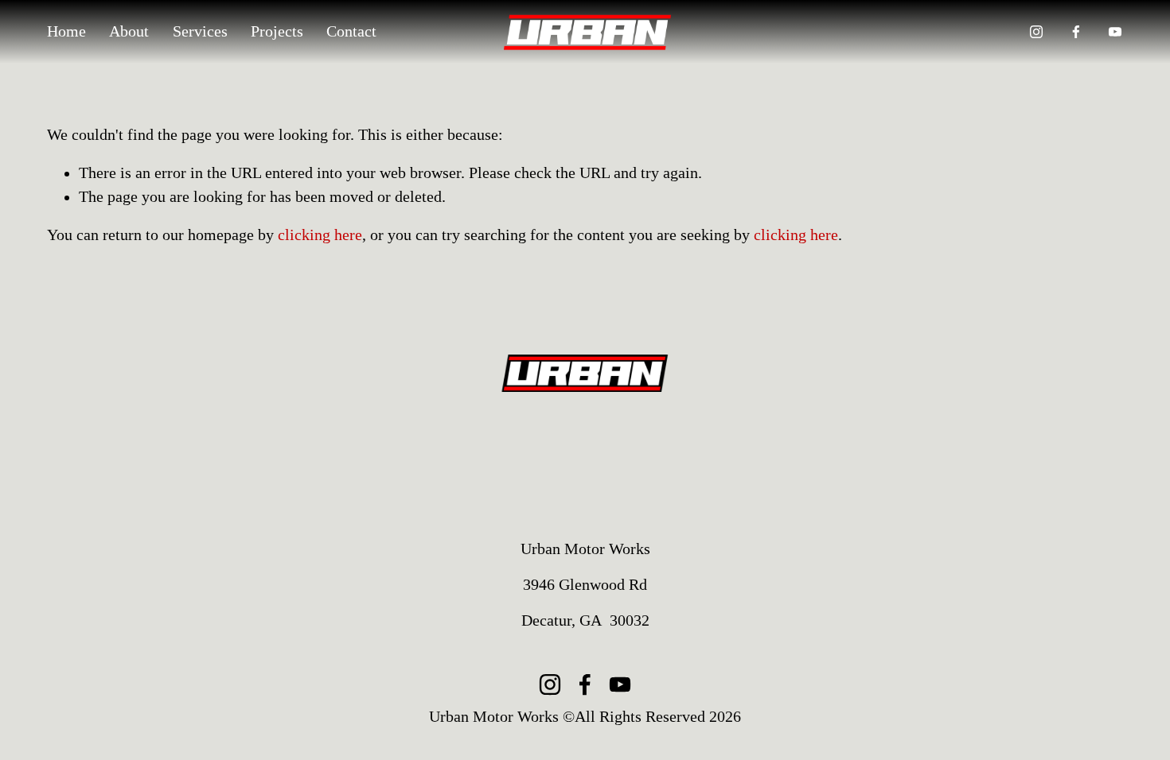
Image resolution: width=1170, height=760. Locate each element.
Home (66, 31)
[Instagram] (1036, 32)
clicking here (320, 235)
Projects (277, 31)
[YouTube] (1115, 32)
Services (200, 31)
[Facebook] (1076, 32)
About (129, 31)
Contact (351, 31)
